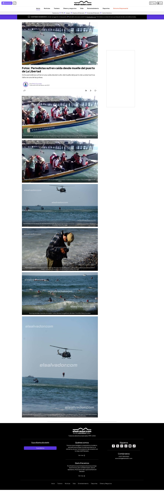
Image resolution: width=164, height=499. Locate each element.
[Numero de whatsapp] (125, 447)
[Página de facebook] (113, 447)
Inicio (38, 8)
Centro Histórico (107, 13)
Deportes (106, 8)
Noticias (47, 8)
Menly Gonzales (37, 83)
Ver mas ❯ (81, 455)
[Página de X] (117, 447)
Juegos (68, 13)
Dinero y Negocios (106, 483)
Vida (81, 8)
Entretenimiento (93, 8)
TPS (62, 13)
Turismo (57, 8)
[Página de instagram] (121, 447)
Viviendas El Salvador (93, 13)
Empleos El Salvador (79, 13)
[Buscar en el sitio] (14, 3)
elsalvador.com (91, 17)
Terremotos (55, 13)
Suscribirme (40, 448)
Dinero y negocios (69, 8)
